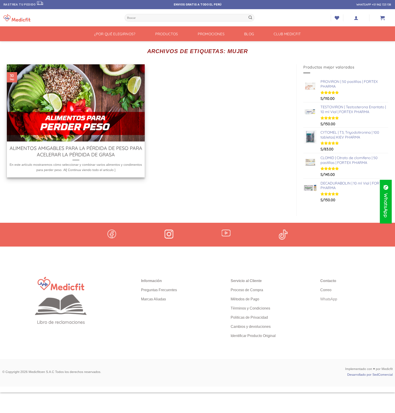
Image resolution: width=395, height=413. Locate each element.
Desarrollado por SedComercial (370, 374)
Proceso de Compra (247, 290)
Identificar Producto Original (253, 336)
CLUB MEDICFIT (287, 34)
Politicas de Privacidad (249, 317)
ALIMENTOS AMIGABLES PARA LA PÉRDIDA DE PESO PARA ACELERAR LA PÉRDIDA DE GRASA (76, 151)
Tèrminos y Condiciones (250, 308)
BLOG (249, 34)
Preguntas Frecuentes (159, 290)
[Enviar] (250, 18)
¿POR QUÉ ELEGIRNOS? (115, 34)
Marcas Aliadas (153, 299)
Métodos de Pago (245, 299)
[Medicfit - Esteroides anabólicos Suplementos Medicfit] (26, 18)
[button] (356, 18)
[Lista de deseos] (337, 18)
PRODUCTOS (166, 34)
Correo (325, 290)
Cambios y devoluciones (251, 327)
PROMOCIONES (211, 34)
